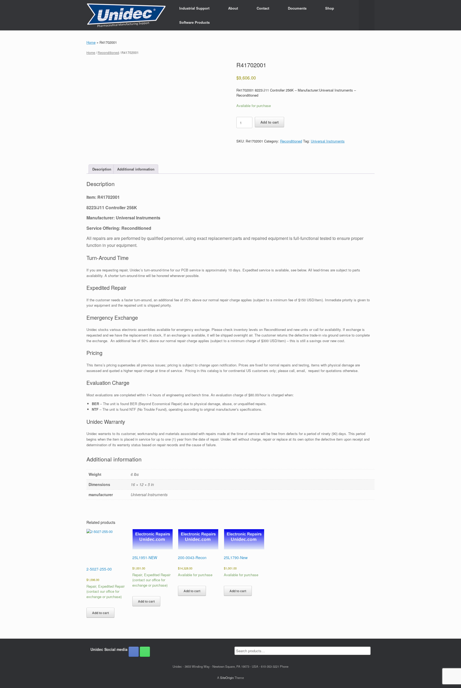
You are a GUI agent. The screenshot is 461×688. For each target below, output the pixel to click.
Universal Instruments (328, 141)
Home (91, 42)
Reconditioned (108, 52)
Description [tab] (101, 169)
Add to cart (269, 122)
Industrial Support (194, 8)
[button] (367, 15)
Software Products (194, 22)
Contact (263, 8)
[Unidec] (126, 15)
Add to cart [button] (100, 612)
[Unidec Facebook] (134, 652)
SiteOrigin (227, 677)
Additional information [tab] (135, 169)
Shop (329, 8)
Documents (297, 8)
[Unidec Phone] (145, 652)
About (233, 8)
